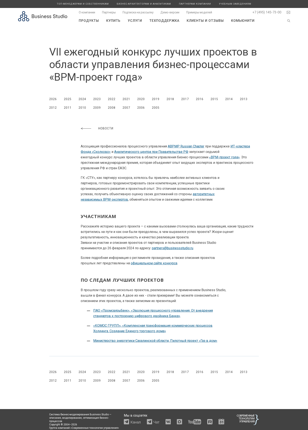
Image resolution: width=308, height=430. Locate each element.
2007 (126, 107)
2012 (53, 107)
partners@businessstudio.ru (172, 248)
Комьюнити (243, 21)
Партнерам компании (195, 4)
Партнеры (109, 12)
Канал (135, 422)
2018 (170, 99)
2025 (67, 99)
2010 (82, 107)
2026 (53, 99)
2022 (111, 99)
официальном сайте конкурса (154, 263)
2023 (97, 99)
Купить (113, 21)
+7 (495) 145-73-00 (266, 12)
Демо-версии (169, 12)
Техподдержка (164, 21)
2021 (126, 99)
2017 (185, 99)
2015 (214, 99)
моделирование (72, 417)
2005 (155, 107)
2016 (199, 99)
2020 (141, 99)
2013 (243, 99)
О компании (87, 12)
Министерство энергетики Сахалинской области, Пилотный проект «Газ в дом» (155, 341)
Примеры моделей (199, 12)
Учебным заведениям (235, 4)
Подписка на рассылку (138, 12)
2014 (229, 99)
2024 (82, 99)
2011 (67, 107)
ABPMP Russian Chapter (186, 146)
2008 (111, 107)
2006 (141, 107)
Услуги (135, 21)
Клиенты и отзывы (205, 21)
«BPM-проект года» (224, 157)
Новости (105, 128)
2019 (155, 99)
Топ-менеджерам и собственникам (83, 4)
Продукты (89, 21)
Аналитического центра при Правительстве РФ (151, 152)
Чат (156, 422)
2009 (97, 107)
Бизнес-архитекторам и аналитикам (144, 4)
